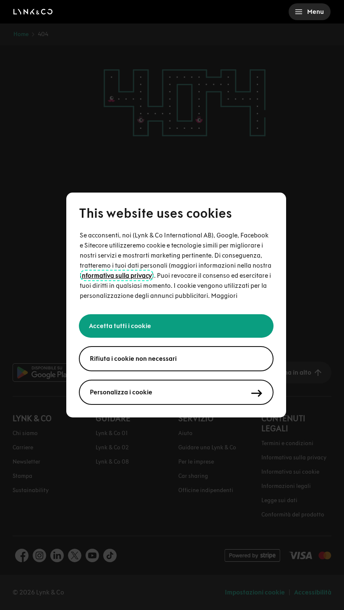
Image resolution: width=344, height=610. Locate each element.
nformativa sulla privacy (117, 275)
